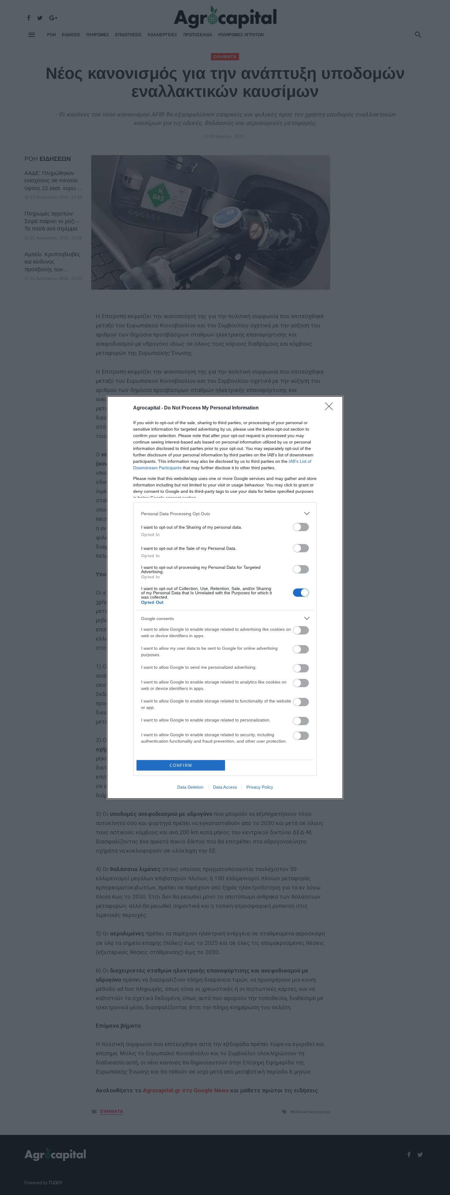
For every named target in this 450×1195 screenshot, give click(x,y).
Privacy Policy (259, 787)
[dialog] (225, 597)
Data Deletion (190, 787)
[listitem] (225, 513)
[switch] (301, 527)
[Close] (331, 408)
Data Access (225, 787)
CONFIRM (181, 765)
